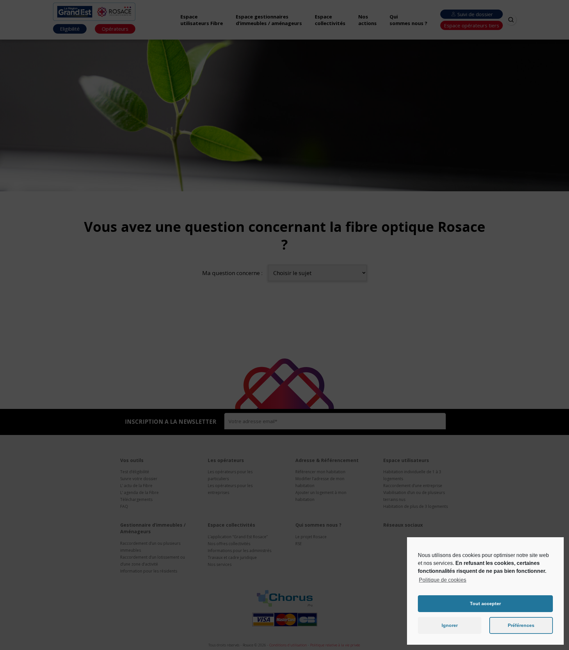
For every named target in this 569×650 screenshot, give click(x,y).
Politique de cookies (442, 580)
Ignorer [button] (450, 625)
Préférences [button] (521, 625)
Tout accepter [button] (485, 603)
